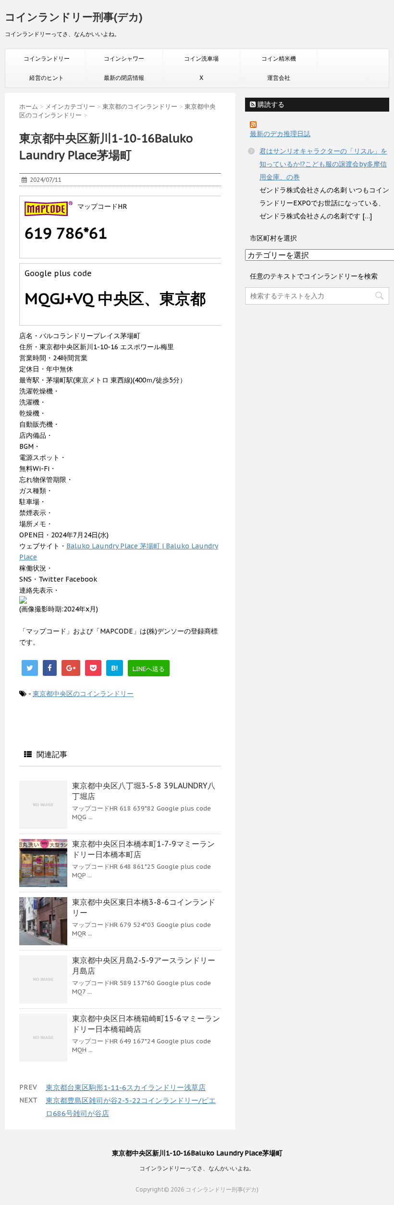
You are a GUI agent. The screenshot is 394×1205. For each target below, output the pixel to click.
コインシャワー (124, 58)
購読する (270, 104)
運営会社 (278, 77)
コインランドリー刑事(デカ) (74, 17)
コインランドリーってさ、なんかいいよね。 (197, 1168)
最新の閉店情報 (124, 77)
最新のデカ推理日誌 (280, 133)
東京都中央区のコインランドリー (83, 693)
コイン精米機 (278, 58)
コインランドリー (47, 58)
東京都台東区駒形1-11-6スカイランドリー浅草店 (126, 1087)
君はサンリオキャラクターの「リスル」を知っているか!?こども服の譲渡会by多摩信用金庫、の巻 (323, 164)
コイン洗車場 (201, 58)
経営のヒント (46, 77)
